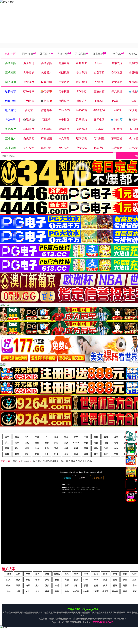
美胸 (96, 448)
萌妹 (47, 574)
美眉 (105, 585)
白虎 (8, 579)
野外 (38, 574)
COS (106, 448)
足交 (96, 442)
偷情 (86, 454)
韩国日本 (45, 54)
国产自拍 (27, 54)
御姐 (76, 454)
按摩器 (96, 591)
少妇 (37, 448)
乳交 (96, 454)
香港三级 (62, 54)
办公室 (76, 591)
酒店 (76, 579)
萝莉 (76, 437)
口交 (106, 442)
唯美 (105, 574)
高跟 (17, 454)
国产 (7, 437)
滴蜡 (47, 579)
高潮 (67, 579)
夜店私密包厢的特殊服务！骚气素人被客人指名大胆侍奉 (62, 461)
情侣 (96, 437)
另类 (115, 574)
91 (47, 437)
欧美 (17, 437)
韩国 (37, 437)
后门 (76, 585)
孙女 (28, 579)
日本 (27, 437)
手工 (7, 442)
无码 (116, 442)
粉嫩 (115, 585)
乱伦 (56, 454)
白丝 (28, 585)
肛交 (86, 442)
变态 (105, 579)
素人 (17, 448)
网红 (56, 442)
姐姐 (38, 591)
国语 (125, 585)
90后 (57, 585)
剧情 (47, 442)
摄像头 (57, 574)
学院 (18, 585)
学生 (28, 574)
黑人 (67, 574)
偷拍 (66, 437)
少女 (47, 454)
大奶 (47, 448)
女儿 (28, 591)
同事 (7, 448)
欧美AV (25, 461)
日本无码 (97, 54)
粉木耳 (105, 591)
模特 (116, 437)
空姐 (106, 437)
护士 (125, 579)
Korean (76, 442)
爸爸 (67, 591)
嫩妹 (76, 448)
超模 (27, 448)
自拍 (56, 437)
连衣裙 (86, 591)
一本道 (8, 574)
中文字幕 (115, 54)
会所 (67, 585)
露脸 (125, 574)
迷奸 (17, 442)
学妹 (86, 437)
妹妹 (47, 591)
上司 (18, 574)
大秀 (76, 574)
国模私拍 (80, 54)
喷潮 (96, 585)
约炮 (116, 448)
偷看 (38, 579)
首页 (15, 461)
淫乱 (47, 585)
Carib (86, 579)
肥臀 (86, 585)
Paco (96, 579)
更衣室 (115, 591)
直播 (56, 448)
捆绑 (125, 591)
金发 (66, 454)
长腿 (57, 579)
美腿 (7, 454)
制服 (37, 442)
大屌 (18, 591)
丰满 (86, 574)
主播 (66, 442)
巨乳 (27, 442)
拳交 (106, 454)
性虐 (115, 579)
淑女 (18, 579)
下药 (116, 454)
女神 (8, 591)
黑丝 (38, 585)
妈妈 (57, 591)
